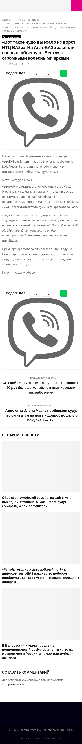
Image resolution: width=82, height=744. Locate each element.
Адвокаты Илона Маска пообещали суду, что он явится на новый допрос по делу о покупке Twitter (41, 415)
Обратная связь (53, 738)
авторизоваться (13, 684)
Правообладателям (28, 738)
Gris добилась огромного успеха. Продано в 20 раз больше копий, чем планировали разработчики (41, 388)
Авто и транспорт (11, 36)
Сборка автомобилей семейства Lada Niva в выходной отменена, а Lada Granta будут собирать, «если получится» (36, 502)
